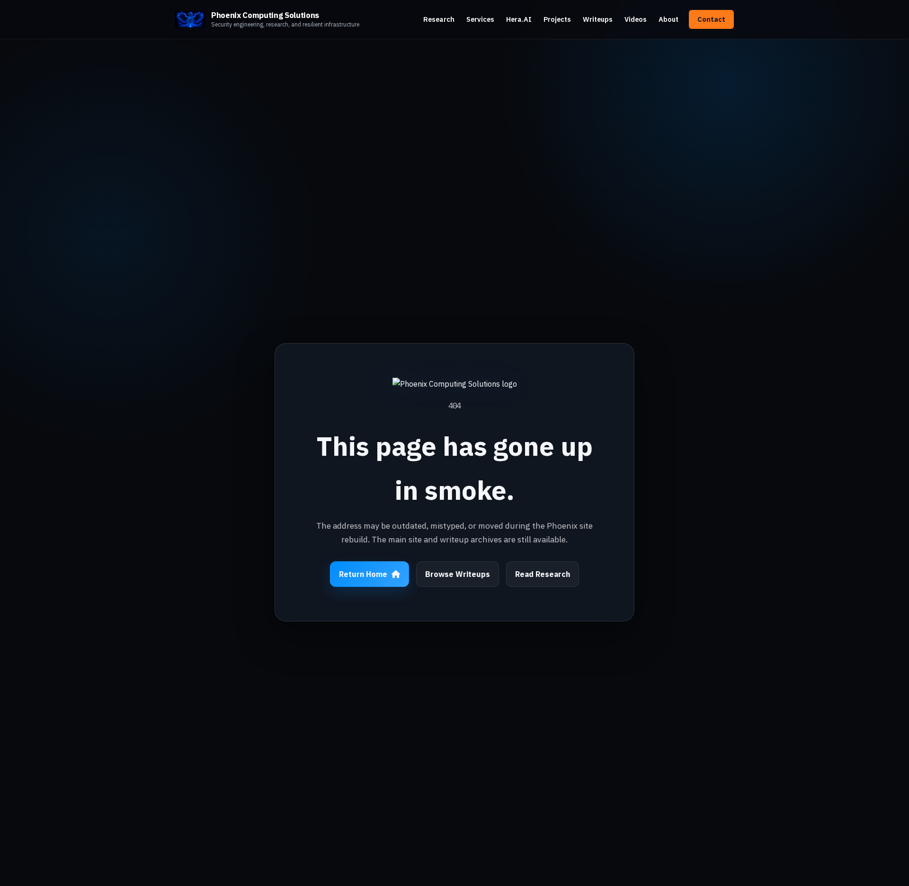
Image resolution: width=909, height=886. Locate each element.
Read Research (542, 574)
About (668, 19)
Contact (711, 19)
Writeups (598, 19)
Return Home (363, 574)
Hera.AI (519, 19)
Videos (635, 19)
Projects (557, 19)
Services (480, 19)
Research (438, 19)
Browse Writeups (457, 574)
